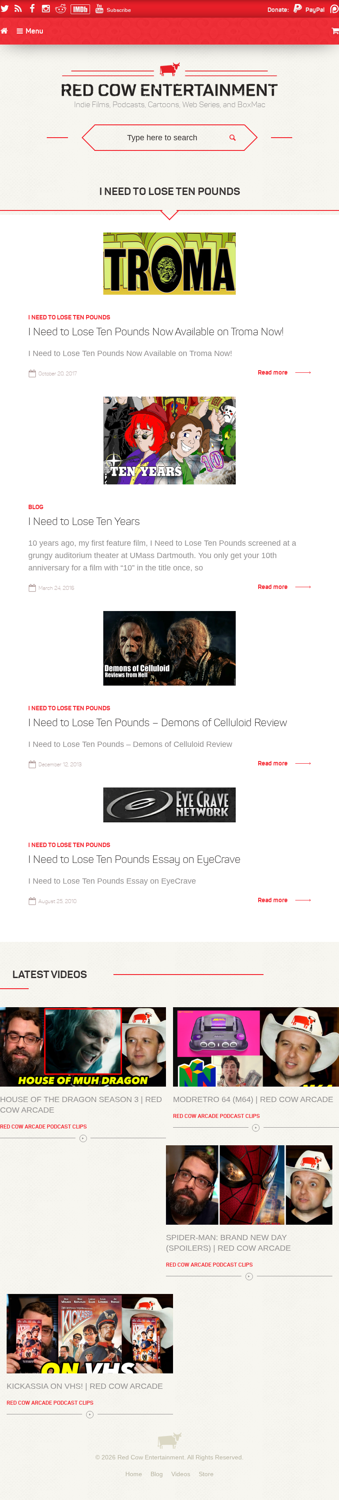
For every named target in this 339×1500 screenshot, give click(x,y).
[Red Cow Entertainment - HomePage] (169, 80)
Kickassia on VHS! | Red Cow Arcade (85, 1386)
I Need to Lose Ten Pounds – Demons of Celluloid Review (157, 722)
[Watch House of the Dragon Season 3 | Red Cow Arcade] (83, 1047)
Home (133, 1474)
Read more (273, 372)
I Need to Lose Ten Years (84, 521)
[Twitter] (4, 9)
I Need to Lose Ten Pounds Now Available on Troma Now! (156, 331)
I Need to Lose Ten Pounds (69, 317)
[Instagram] (45, 9)
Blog (35, 507)
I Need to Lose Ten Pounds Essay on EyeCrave (134, 859)
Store (206, 1474)
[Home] (4, 30)
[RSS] (18, 9)
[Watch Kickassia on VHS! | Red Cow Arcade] (90, 1333)
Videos (180, 1474)
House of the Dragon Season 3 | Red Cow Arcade (81, 1104)
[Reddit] (59, 9)
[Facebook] (32, 9)
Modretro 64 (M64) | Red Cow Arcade (253, 1099)
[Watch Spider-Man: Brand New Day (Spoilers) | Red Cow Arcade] (249, 1185)
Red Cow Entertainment (150, 1457)
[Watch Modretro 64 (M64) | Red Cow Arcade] (256, 1047)
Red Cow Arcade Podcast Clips (43, 1126)
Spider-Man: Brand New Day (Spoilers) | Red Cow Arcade (228, 1242)
